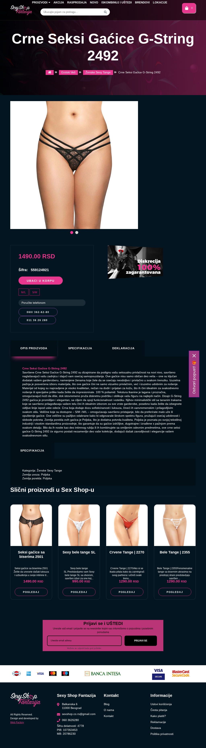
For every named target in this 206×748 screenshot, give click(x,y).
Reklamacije (158, 722)
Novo (94, 2)
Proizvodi (39, 2)
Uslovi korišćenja (161, 704)
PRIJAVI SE (140, 640)
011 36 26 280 (37, 320)
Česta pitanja (158, 710)
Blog (106, 704)
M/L (23, 292)
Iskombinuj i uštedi (116, 2)
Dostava (155, 727)
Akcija (59, 2)
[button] (71, 232)
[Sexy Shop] (50, 72)
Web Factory (17, 722)
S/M (34, 292)
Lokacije (160, 2)
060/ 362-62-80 (38, 312)
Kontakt (108, 716)
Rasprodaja (77, 2)
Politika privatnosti (161, 734)
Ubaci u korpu (41, 280)
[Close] (194, 355)
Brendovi (142, 2)
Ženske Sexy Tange (98, 72)
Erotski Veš (68, 72)
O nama (109, 710)
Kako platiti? (158, 716)
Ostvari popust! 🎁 (194, 377)
